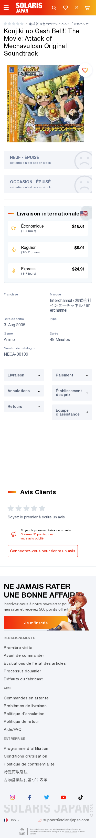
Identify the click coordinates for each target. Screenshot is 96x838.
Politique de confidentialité (29, 764)
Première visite (18, 647)
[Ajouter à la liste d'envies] (85, 70)
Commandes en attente (26, 698)
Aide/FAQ (13, 729)
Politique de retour (21, 721)
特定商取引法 (16, 772)
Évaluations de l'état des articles (35, 663)
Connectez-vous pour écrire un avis (42, 551)
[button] (13, 24)
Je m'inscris (36, 622)
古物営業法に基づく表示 (26, 780)
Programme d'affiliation (26, 748)
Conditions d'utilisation (25, 756)
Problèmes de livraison (25, 706)
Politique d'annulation (24, 713)
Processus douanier (22, 671)
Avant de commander (24, 655)
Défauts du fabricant (23, 679)
